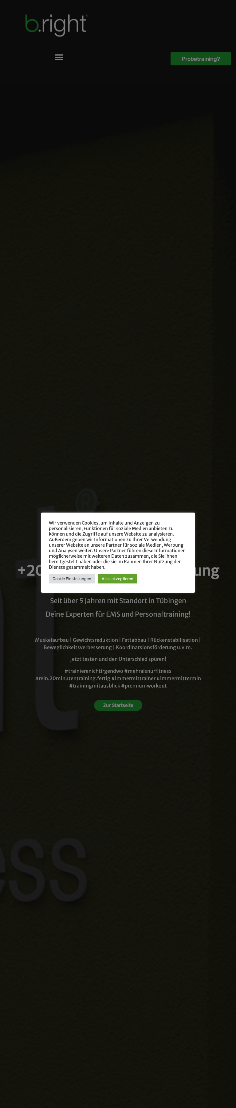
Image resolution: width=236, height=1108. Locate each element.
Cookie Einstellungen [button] (72, 578)
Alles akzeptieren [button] (117, 578)
